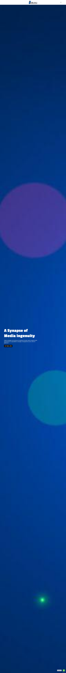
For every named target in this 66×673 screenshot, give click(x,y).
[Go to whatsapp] (64, 670)
